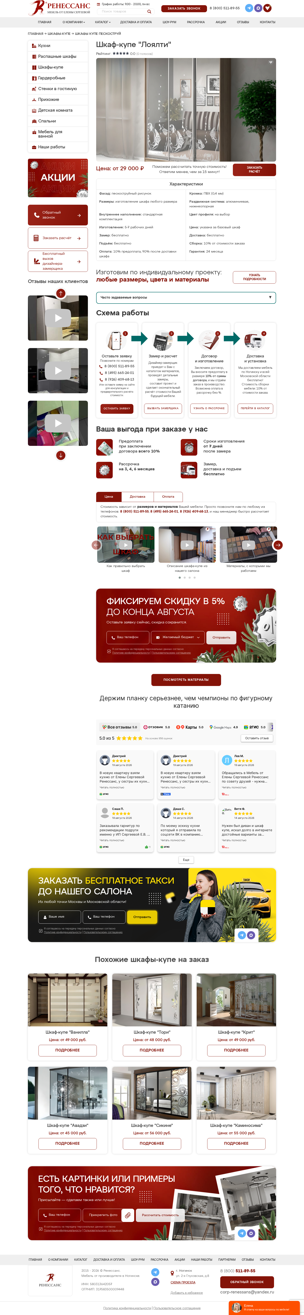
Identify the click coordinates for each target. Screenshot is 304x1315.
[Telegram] (249, 8)
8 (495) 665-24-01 (224, 3)
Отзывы (243, 22)
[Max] (258, 8)
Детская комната (55, 110)
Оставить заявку (117, 409)
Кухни (44, 46)
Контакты (267, 22)
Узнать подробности (254, 277)
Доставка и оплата (136, 22)
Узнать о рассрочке (209, 408)
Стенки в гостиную (57, 89)
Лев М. (239, 756)
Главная (44, 22)
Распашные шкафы (57, 56)
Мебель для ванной (50, 134)
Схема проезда (183, 1282)
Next (61, 455)
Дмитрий (180, 756)
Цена (109, 496)
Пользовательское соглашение (177, 1308)
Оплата (168, 496)
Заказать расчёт (254, 169)
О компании (73, 22)
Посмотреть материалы (186, 680)
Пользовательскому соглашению (171, 653)
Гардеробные (51, 78)
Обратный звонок (247, 1282)
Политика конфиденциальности (127, 1308)
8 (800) (237, 1271)
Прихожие (48, 100)
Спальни (47, 121)
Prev (61, 293)
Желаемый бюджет (179, 637)
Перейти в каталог (255, 408)
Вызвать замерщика (163, 408)
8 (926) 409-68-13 (224, 14)
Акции (221, 22)
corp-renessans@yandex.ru (247, 1292)
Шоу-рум (169, 22)
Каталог (101, 22)
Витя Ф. (239, 809)
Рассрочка (196, 22)
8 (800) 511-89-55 (225, 8)
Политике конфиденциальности (131, 653)
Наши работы (51, 147)
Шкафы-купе (59, 34)
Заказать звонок (184, 8)
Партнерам (227, 1259)
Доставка (137, 496)
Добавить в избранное (187, 1293)
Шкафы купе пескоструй (98, 34)
